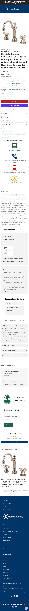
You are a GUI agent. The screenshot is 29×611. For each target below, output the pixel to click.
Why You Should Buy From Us (11, 491)
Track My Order (7, 534)
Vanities (5, 566)
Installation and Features (13, 314)
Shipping (2, 76)
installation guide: (19, 384)
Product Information (12, 304)
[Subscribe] (24, 592)
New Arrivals (6, 572)
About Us (5, 528)
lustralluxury (16, 608)
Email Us (8, 425)
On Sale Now (6, 575)
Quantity (3, 93)
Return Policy (6, 540)
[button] (23, 8)
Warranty (9, 310)
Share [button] (4, 128)
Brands (5, 561)
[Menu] (1, 8)
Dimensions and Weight (13, 307)
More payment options (14, 109)
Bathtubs (5, 564)
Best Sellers (6, 569)
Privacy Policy (6, 543)
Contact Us (6, 549)
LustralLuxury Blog (7, 578)
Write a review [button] (14, 442)
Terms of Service (7, 546)
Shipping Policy (7, 537)
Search (4, 558)
